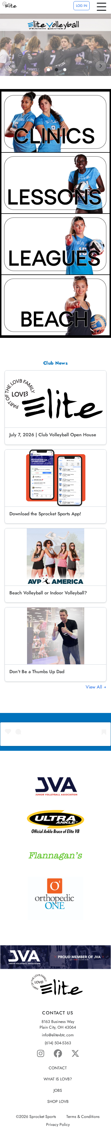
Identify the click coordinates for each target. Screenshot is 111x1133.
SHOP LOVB (58, 1101)
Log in (81, 5)
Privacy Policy (58, 1124)
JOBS (58, 1090)
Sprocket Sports (42, 1116)
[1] (48, 70)
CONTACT (58, 1068)
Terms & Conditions (83, 1116)
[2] (57, 70)
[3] (65, 70)
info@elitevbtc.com (58, 1035)
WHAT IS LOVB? (58, 1079)
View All (95, 687)
